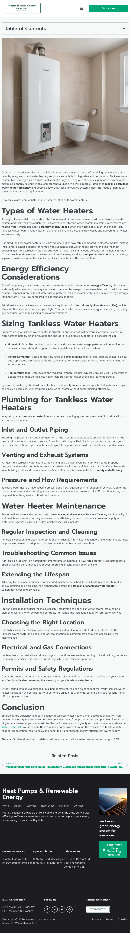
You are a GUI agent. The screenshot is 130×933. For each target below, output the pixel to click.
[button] (81, 8)
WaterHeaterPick (12, 727)
